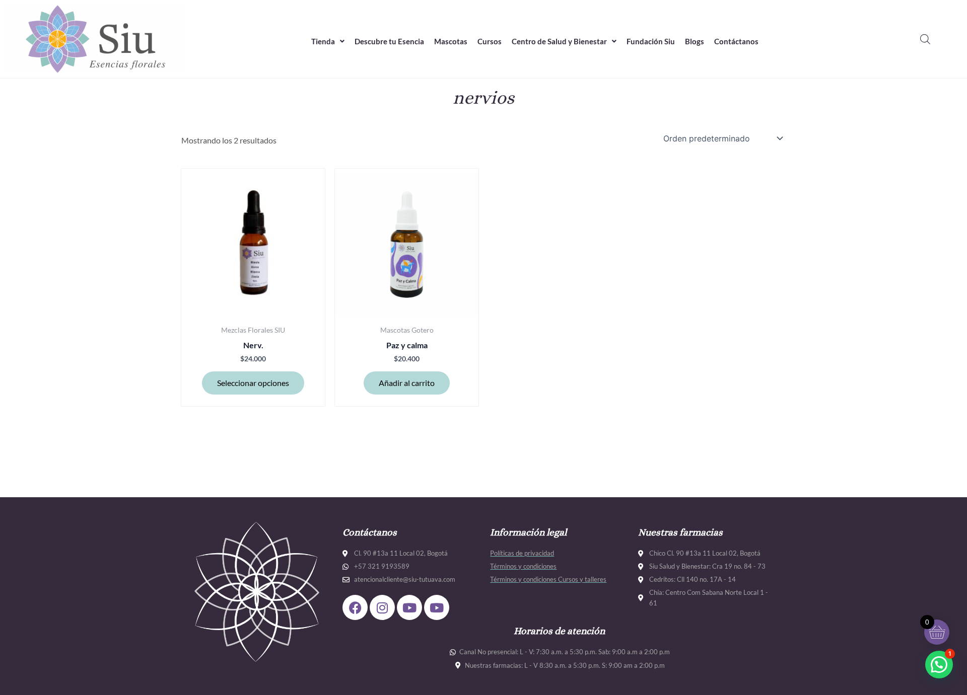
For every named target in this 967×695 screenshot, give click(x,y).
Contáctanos (736, 41)
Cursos (489, 41)
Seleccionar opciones (253, 383)
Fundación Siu (651, 41)
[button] (328, 41)
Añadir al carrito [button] (407, 383)
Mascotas (450, 41)
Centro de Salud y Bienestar (559, 41)
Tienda (323, 41)
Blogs (694, 41)
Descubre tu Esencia (389, 41)
